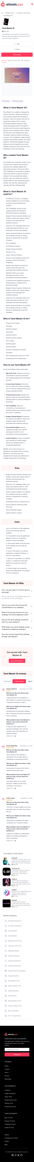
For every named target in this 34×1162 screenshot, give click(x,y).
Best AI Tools (9, 1117)
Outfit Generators (13, 991)
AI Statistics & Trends (11, 1138)
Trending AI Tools (10, 1124)
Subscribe (17, 1054)
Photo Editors (12, 996)
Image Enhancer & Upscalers (17, 971)
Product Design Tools (14, 1006)
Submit (7, 1135)
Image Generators (13, 976)
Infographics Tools (14, 981)
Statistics (26, 60)
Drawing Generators (14, 961)
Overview (4, 60)
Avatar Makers (12, 936)
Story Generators (13, 1011)
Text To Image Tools (14, 1016)
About (6, 1066)
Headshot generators (14, 966)
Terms (6, 1072)
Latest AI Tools (9, 1127)
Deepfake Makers (13, 951)
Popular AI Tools (10, 1121)
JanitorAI (14, 858)
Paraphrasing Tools (11, 1100)
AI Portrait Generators (15, 926)
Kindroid (14, 900)
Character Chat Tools (23, 13)
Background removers (15, 941)
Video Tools (8, 1097)
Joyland (14, 890)
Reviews (10, 60)
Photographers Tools (14, 1001)
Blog (6, 1144)
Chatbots (7, 1090)
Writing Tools (9, 1103)
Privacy (7, 1076)
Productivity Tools (10, 1106)
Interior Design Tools (14, 986)
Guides (7, 1141)
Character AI (15, 868)
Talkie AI (14, 879)
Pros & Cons (16, 60)
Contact (7, 1069)
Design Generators (14, 956)
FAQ (22, 60)
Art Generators (12, 931)
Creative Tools (9, 13)
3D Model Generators (14, 921)
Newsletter (8, 1079)
